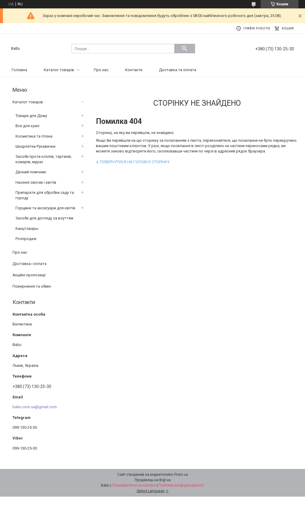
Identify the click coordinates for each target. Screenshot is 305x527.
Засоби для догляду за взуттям (44, 218)
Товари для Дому (31, 115)
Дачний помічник (30, 172)
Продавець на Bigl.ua (153, 480)
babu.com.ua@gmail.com (35, 407)
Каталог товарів (59, 70)
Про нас (101, 70)
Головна (19, 70)
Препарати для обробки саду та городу (44, 195)
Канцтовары (26, 228)
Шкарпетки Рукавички (35, 146)
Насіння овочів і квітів (35, 182)
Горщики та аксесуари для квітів (45, 208)
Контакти (133, 70)
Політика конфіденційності (181, 485)
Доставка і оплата (29, 263)
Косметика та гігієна (33, 136)
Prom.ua (181, 475)
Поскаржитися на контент (134, 485)
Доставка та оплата (177, 70)
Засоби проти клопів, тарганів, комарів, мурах (43, 159)
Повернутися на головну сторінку (134, 162)
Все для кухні (27, 126)
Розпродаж (25, 238)
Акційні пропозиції (29, 275)
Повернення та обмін (32, 286)
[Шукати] (184, 48)
